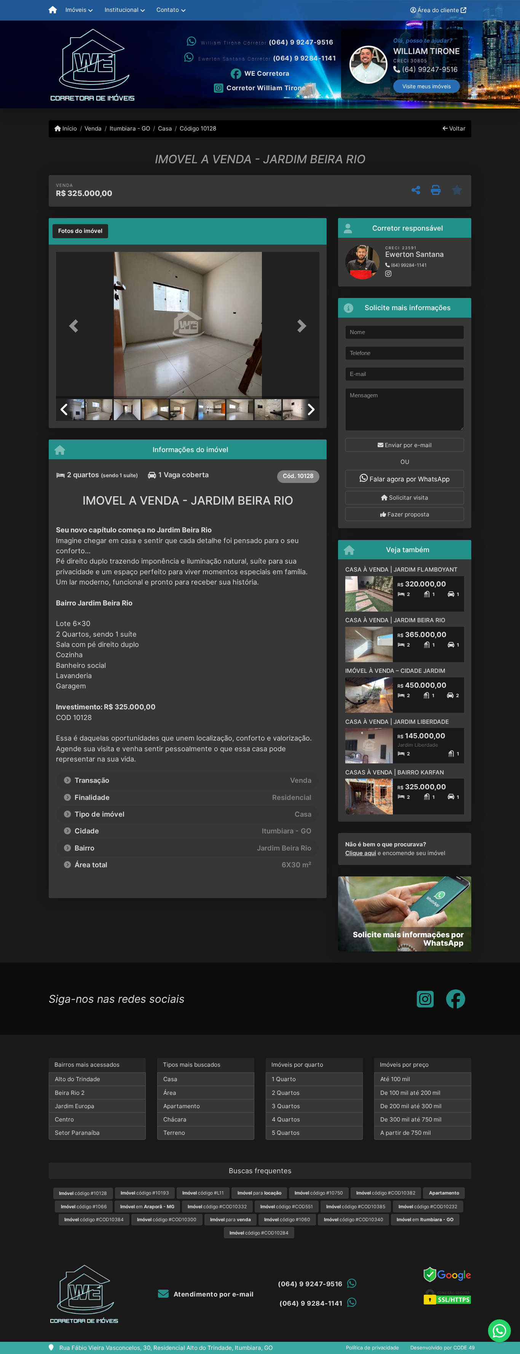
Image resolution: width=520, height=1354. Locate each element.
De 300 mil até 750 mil (411, 1119)
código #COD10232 (428, 1206)
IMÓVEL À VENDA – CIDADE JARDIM (395, 670)
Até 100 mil (395, 1079)
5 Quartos (286, 1132)
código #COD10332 (217, 1206)
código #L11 (203, 1193)
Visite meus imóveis (372, 86)
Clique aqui (360, 853)
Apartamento (181, 1106)
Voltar (457, 128)
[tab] (80, 231)
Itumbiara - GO (130, 128)
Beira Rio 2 (70, 1092)
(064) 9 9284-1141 (304, 58)
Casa (165, 128)
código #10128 (83, 1193)
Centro (64, 1119)
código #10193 (145, 1193)
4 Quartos (286, 1119)
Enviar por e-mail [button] (407, 445)
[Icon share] (425, 999)
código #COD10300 (166, 1219)
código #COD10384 (94, 1219)
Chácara (175, 1119)
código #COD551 (286, 1206)
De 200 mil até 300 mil (411, 1106)
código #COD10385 (355, 1206)
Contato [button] (167, 9)
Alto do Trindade (77, 1079)
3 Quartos (286, 1106)
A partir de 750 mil (405, 1132)
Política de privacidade (372, 1347)
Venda (93, 128)
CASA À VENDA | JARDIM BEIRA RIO (395, 620)
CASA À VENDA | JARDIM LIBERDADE (397, 721)
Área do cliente (438, 10)
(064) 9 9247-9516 (301, 42)
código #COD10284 (259, 1233)
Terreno (174, 1132)
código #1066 (84, 1206)
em (147, 1206)
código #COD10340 (353, 1219)
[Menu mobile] (53, 10)
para (259, 1193)
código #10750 (319, 1193)
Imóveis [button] (75, 9)
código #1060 (287, 1219)
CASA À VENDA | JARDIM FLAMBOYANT (401, 569)
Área (169, 1092)
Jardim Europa (74, 1106)
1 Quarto (284, 1079)
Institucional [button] (122, 9)
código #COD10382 (385, 1193)
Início (69, 128)
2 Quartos (286, 1092)
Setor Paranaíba (77, 1132)
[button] (341, 65)
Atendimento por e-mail (213, 1294)
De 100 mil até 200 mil (410, 1092)
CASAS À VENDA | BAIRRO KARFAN (394, 772)
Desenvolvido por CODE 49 (442, 1347)
